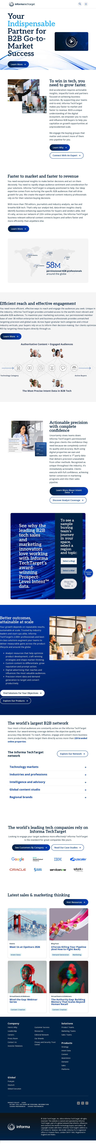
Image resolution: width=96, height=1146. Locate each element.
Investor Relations (15, 1046)
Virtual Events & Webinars (20, 996)
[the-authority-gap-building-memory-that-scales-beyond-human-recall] (68, 976)
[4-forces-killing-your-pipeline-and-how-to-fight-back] (68, 924)
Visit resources (74, 902)
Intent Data (15, 955)
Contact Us (12, 1042)
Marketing (77, 955)
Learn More (17, 64)
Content (64, 1054)
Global (12, 1077)
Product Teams (67, 1027)
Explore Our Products (14, 700)
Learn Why (58, 147)
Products (66, 1043)
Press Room (13, 1038)
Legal (24, 1102)
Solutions (67, 1023)
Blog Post (55, 944)
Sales (63, 1065)
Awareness (65, 1058)
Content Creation (18, 1010)
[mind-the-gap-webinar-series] (27, 976)
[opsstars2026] (27, 924)
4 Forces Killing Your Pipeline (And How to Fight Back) (68, 948)
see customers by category (29, 847)
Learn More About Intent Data (69, 491)
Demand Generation (60, 955)
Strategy (64, 1047)
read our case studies (66, 847)
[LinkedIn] (78, 1103)
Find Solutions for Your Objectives (20, 693)
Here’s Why (12, 1027)
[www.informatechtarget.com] (22, 4)
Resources (39, 1031)
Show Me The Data (69, 583)
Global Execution (14, 1088)
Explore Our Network (71, 753)
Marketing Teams (68, 1031)
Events (12, 944)
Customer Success (42, 1027)
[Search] (80, 4)
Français (11, 1081)
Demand (64, 1062)
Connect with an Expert (65, 155)
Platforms (65, 1069)
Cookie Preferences (17, 1106)
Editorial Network (42, 1035)
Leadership (12, 1031)
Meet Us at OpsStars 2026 (25, 946)
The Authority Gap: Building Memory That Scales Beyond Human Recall (68, 1002)
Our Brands (39, 1038)
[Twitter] (82, 1103)
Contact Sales (89, 573)
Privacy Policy (13, 1102)
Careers (11, 1035)
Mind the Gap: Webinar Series (23, 1000)
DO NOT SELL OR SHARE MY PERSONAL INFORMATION (29, 1104)
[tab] (48, 767)
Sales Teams (66, 1035)
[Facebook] (86, 1103)
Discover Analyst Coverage (66, 500)
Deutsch (11, 1085)
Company (13, 1023)
